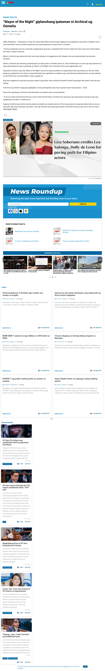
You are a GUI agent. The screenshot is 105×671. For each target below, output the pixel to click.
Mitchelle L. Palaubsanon (11, 384)
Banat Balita (10, 17)
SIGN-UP (83, 204)
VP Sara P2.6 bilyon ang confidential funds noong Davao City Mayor (16, 442)
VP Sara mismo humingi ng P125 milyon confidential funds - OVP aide (16, 487)
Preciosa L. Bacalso (10, 31)
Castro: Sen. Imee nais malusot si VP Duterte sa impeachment (16, 590)
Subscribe (99, 4)
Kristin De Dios (60, 341)
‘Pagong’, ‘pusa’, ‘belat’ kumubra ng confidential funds (16, 635)
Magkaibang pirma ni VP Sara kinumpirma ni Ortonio (15, 544)
